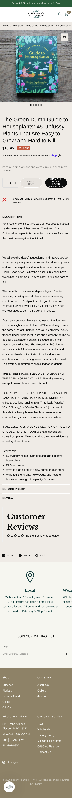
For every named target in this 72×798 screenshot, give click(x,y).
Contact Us (44, 751)
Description (12, 217)
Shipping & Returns (49, 740)
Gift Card (7, 707)
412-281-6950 (10, 745)
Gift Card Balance (48, 746)
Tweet (27, 555)
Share (10, 555)
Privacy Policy (46, 735)
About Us (43, 684)
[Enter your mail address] (66, 654)
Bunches (7, 684)
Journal (41, 696)
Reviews (9, 498)
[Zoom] (64, 37)
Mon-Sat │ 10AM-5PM (16, 734)
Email (5, 646)
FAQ (40, 723)
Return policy (14, 489)
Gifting (6, 701)
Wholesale (43, 729)
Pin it (42, 555)
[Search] (60, 14)
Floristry (7, 690)
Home (6, 25)
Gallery (41, 690)
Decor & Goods (11, 696)
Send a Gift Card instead (56, 183)
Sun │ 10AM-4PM (13, 739)
